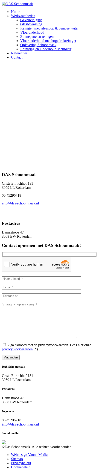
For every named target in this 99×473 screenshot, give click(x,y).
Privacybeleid (21, 463)
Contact (16, 57)
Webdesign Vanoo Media (29, 455)
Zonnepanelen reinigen (37, 36)
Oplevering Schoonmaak (38, 45)
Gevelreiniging (31, 20)
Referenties (19, 53)
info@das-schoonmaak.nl (20, 203)
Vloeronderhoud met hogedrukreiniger (48, 41)
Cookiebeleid (20, 467)
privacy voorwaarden (17, 349)
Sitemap (17, 459)
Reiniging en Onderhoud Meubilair (45, 49)
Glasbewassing (31, 24)
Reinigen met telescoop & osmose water (49, 28)
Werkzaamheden (23, 16)
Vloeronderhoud (32, 32)
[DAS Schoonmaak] (17, 4)
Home (15, 12)
